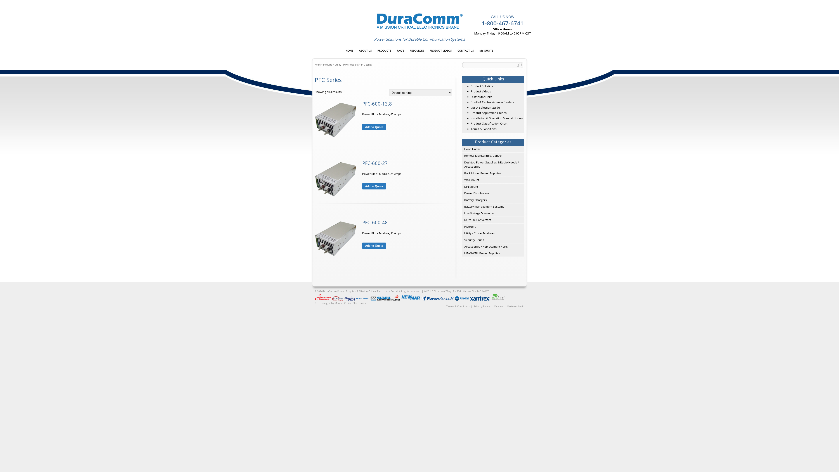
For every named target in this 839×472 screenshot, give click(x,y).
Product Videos (441, 50)
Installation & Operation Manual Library (497, 118)
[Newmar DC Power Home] (411, 299)
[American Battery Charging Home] (338, 299)
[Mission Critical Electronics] (323, 299)
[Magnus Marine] (396, 299)
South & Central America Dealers (492, 102)
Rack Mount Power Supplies (482, 173)
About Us (365, 50)
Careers (498, 306)
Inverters (470, 227)
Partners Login (515, 306)
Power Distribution (476, 193)
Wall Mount (471, 180)
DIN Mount (471, 187)
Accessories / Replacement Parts (486, 246)
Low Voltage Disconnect (480, 213)
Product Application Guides (489, 113)
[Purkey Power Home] (462, 299)
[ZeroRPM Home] (498, 299)
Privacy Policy (482, 306)
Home (349, 50)
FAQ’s (400, 50)
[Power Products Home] (438, 299)
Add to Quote (374, 127)
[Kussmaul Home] (381, 299)
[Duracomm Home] (363, 299)
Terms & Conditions (484, 129)
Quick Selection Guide (485, 107)
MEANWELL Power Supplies (482, 253)
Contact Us (466, 50)
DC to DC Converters (477, 220)
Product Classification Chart (489, 123)
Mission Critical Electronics (350, 303)
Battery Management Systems (484, 206)
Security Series (474, 240)
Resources (417, 50)
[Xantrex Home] (480, 299)
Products (384, 50)
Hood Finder (472, 149)
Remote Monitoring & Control (483, 156)
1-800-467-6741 (503, 23)
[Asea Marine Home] (349, 299)
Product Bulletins (482, 86)
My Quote (486, 50)
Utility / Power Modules (347, 64)
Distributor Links (481, 97)
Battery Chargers (475, 200)
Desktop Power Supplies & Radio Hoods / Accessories (491, 164)
